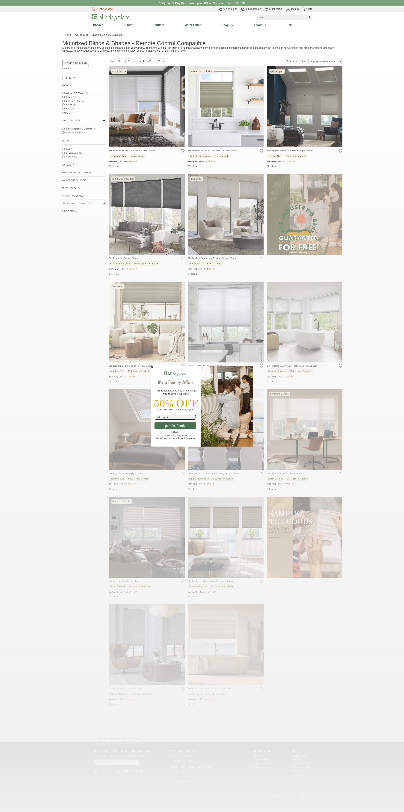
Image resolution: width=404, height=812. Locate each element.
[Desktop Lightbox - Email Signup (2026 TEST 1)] (202, 406)
